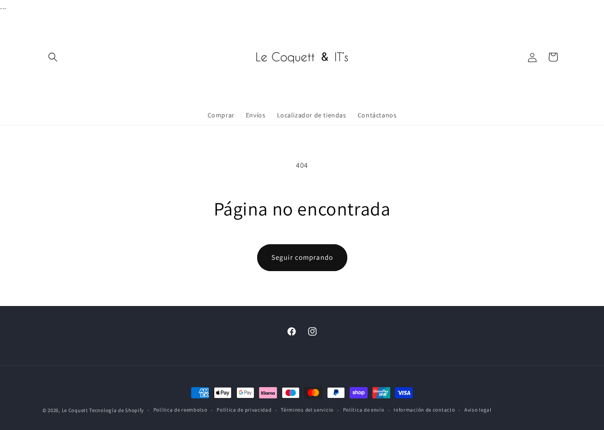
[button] (52, 57)
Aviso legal (478, 409)
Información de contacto (424, 409)
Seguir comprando (302, 257)
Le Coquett (75, 410)
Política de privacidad (244, 409)
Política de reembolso (180, 409)
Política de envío (364, 409)
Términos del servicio (307, 409)
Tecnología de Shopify (116, 410)
